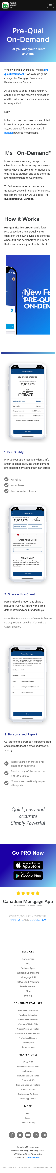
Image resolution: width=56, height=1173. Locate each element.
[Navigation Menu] (50, 5)
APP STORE (16, 919)
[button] (28, 294)
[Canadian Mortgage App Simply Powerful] (9, 5)
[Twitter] (20, 1135)
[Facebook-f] (12, 1135)
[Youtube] (28, 1135)
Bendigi (8, 132)
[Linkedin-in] (36, 1135)
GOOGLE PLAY (38, 919)
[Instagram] (44, 1135)
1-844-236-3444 (33, 1157)
